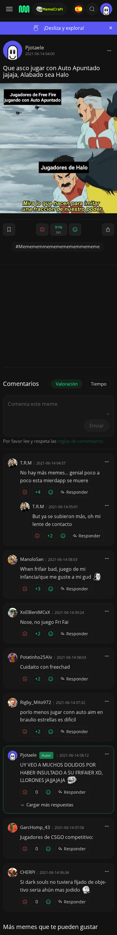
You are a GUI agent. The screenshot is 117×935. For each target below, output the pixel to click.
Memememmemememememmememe (59, 246)
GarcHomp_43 (35, 827)
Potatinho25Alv (36, 657)
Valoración (67, 384)
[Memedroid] (23, 9)
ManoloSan (32, 559)
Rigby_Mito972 (35, 702)
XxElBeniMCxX (35, 612)
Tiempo (98, 384)
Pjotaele (34, 47)
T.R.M (26, 463)
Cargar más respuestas (49, 805)
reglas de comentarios (80, 441)
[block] (109, 50)
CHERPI (27, 872)
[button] (92, 9)
